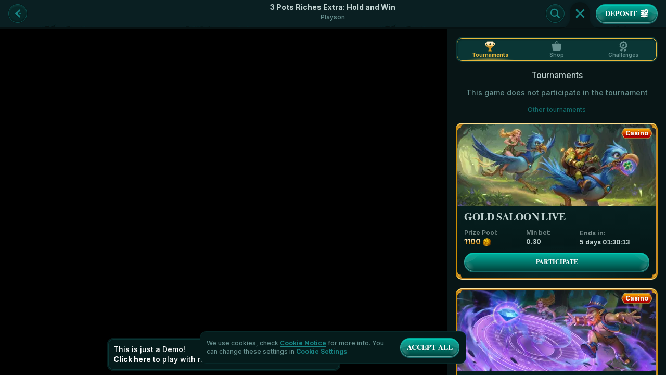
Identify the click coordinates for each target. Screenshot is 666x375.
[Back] (17, 13)
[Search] (555, 13)
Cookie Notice (303, 343)
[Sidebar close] (580, 13)
